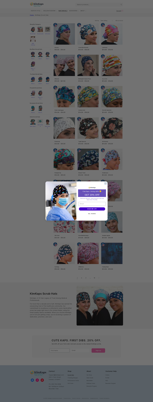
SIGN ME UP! (92, 209)
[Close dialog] (105, 183)
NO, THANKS (92, 213)
